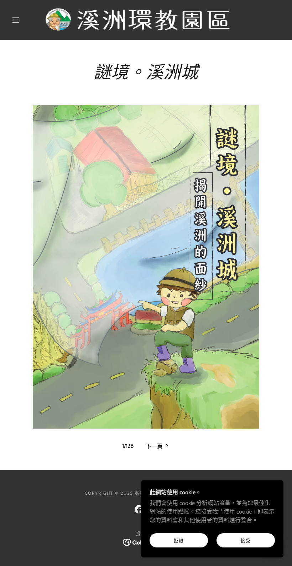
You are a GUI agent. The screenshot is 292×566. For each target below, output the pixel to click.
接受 (246, 541)
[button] (16, 20)
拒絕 (179, 541)
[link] (139, 20)
